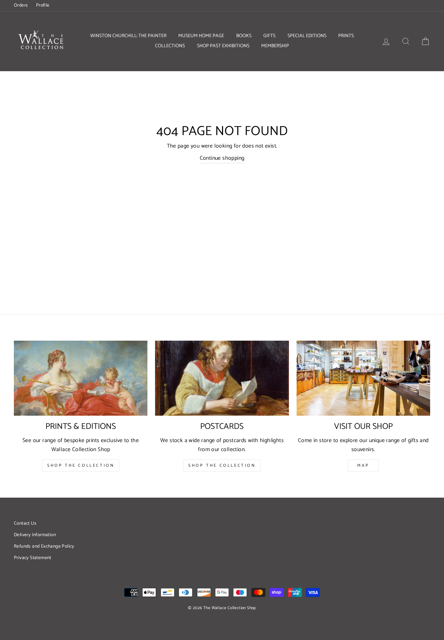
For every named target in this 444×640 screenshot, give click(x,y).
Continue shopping (222, 158)
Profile (43, 5)
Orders (21, 5)
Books (243, 36)
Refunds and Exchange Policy (44, 546)
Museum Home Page (201, 36)
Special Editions (307, 36)
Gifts (269, 36)
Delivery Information (35, 535)
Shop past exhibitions (223, 46)
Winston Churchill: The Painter (128, 36)
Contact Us (25, 523)
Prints (346, 36)
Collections (170, 46)
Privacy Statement (32, 558)
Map (363, 465)
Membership (275, 46)
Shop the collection (221, 465)
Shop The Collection (80, 465)
